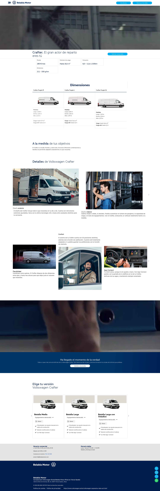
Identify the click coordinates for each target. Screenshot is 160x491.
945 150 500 (48, 454)
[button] (11, 195)
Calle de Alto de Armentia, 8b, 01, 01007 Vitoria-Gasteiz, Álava (50, 481)
